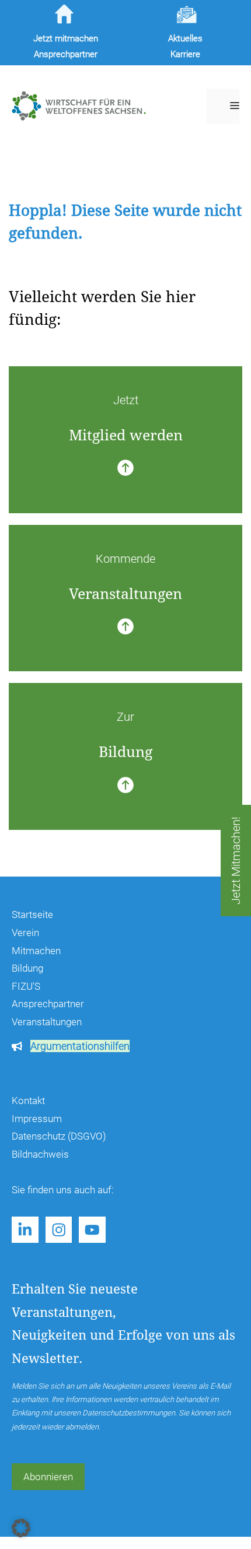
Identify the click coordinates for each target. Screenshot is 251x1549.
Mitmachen (36, 950)
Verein (25, 932)
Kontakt (28, 1100)
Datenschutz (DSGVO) (59, 1136)
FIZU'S (26, 986)
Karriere (185, 54)
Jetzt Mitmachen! (236, 860)
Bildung (27, 968)
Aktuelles (185, 38)
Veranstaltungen (47, 1022)
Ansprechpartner (48, 1004)
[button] (21, 1528)
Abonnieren (48, 1477)
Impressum (37, 1118)
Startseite (32, 914)
